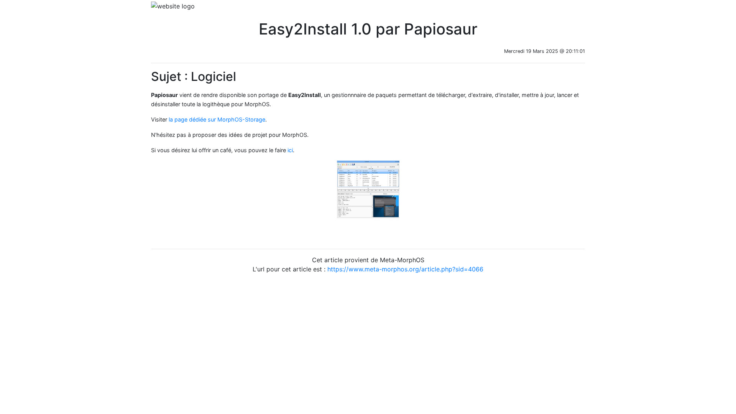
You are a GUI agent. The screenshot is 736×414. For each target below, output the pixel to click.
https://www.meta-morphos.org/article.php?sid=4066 (405, 269)
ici (290, 150)
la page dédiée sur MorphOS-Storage (217, 119)
